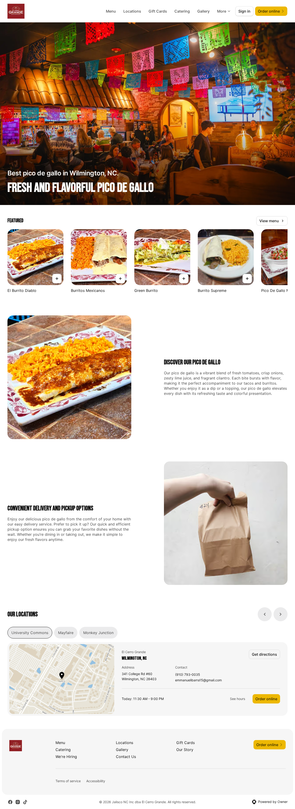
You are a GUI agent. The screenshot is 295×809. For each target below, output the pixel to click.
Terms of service (68, 781)
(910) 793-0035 (187, 674)
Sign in (244, 11)
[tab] (29, 632)
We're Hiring (66, 756)
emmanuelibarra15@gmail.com (198, 680)
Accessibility (95, 781)
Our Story (184, 749)
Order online (266, 698)
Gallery (203, 11)
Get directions (264, 654)
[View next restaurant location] (281, 614)
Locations (132, 11)
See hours (237, 699)
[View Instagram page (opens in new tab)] (18, 802)
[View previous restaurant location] (265, 614)
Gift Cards (158, 11)
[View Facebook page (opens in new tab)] (10, 802)
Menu (111, 11)
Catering (182, 11)
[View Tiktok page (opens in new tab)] (25, 802)
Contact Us (126, 756)
